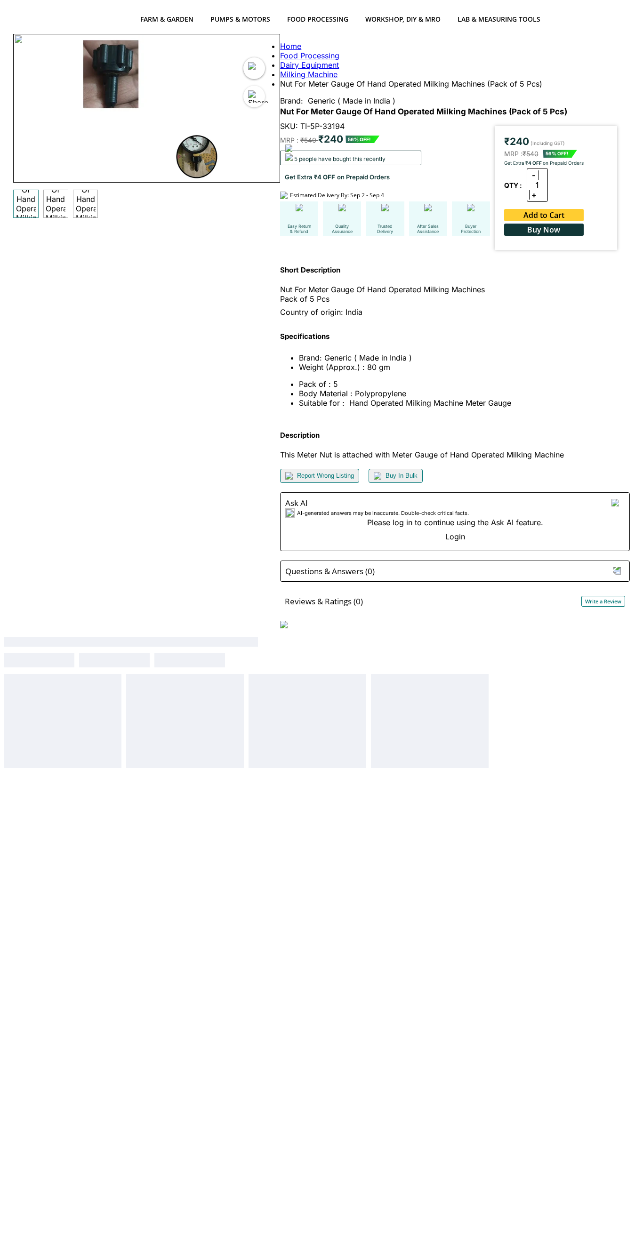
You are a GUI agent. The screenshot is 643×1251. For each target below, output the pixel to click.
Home (290, 46)
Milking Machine (309, 74)
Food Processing (317, 19)
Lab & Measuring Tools (499, 19)
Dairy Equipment (309, 65)
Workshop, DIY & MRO (403, 19)
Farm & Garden (166, 19)
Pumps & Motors (240, 19)
